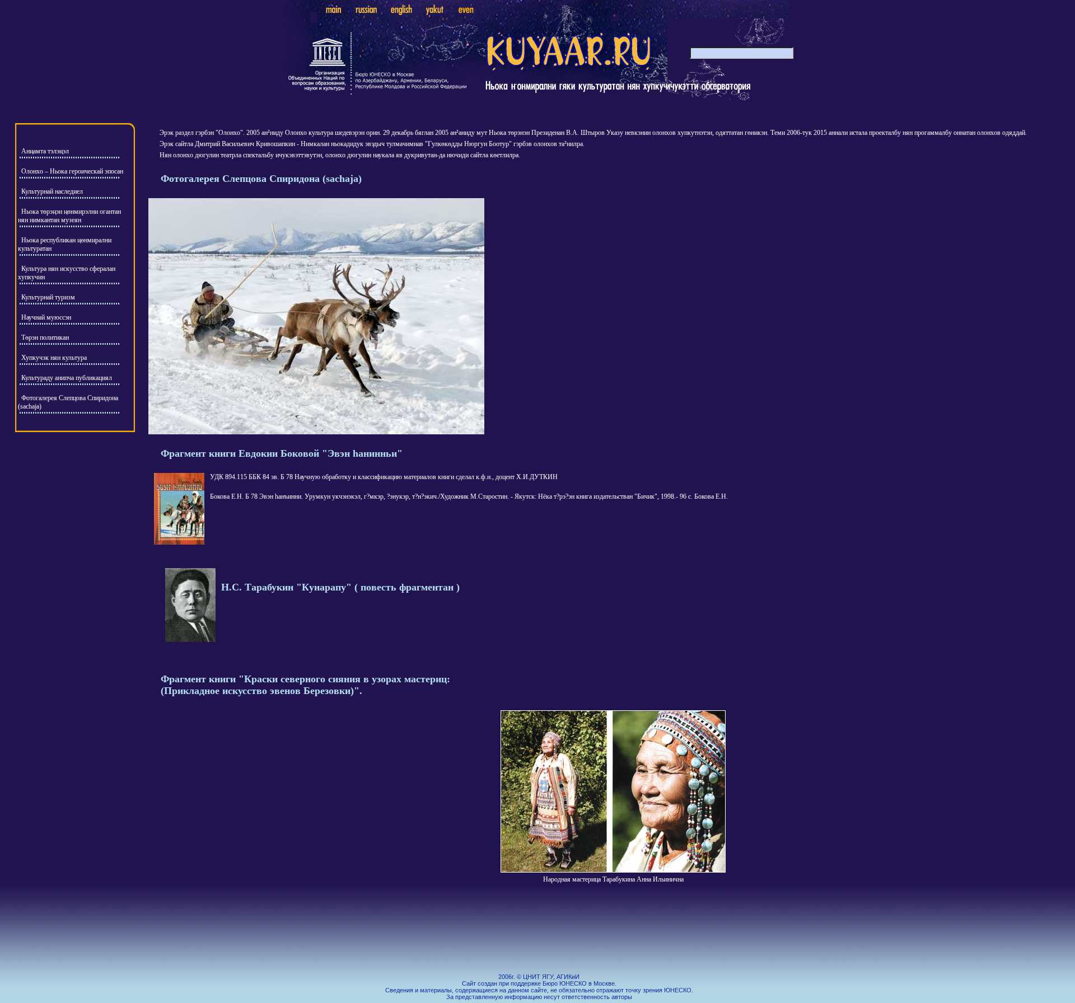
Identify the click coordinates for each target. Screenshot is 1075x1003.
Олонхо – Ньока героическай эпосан (72, 171)
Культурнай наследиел (52, 191)
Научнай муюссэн (46, 317)
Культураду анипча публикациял (66, 378)
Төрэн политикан (45, 337)
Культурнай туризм (48, 297)
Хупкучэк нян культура (54, 358)
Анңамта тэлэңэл (45, 151)
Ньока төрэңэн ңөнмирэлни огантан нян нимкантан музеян (69, 216)
